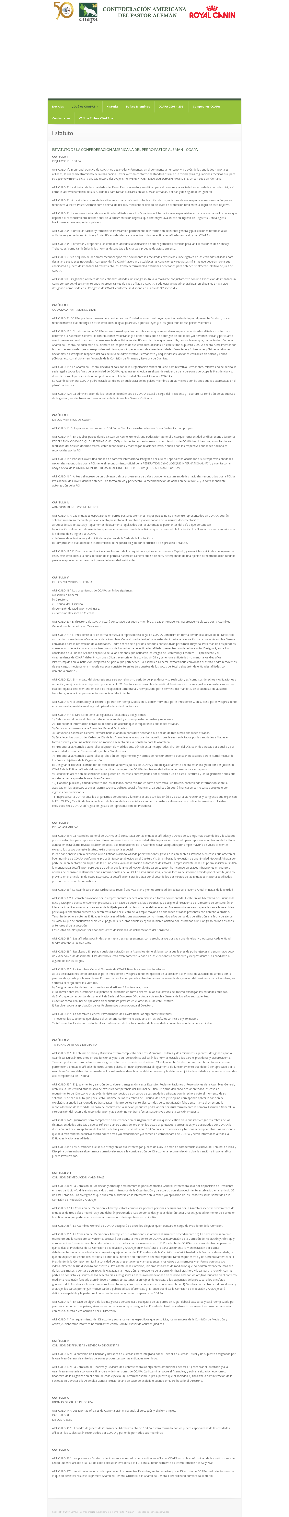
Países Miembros (138, 106)
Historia (112, 106)
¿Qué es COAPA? (85, 106)
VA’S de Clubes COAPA (96, 118)
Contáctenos (61, 118)
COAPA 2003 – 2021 (171, 106)
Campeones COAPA (206, 106)
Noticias (58, 106)
